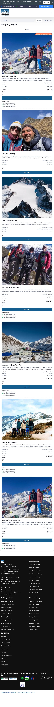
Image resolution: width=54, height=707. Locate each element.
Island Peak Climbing (34, 564)
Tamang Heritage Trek (9, 442)
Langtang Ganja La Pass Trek (12, 365)
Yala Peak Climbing (8, 154)
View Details (27, 98)
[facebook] (41, 677)
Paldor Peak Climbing (9, 220)
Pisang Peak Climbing (34, 577)
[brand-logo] (5, 12)
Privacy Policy (4, 649)
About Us (3, 636)
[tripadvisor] (36, 6)
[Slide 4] (28, 149)
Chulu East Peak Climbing (35, 574)
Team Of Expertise (5, 639)
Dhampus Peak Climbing (35, 586)
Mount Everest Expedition (35, 601)
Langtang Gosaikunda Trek (11, 520)
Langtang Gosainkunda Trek (11, 287)
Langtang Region (45, 82)
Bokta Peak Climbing (34, 592)
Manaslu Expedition (34, 613)
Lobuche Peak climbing (35, 570)
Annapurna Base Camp (6, 607)
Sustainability (4, 664)
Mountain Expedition (41, 229)
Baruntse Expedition (34, 607)
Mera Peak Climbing (34, 567)
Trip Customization (45, 6)
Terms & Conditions (6, 645)
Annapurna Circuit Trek (6, 610)
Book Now (46, 2)
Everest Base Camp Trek (7, 601)
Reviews (3, 661)
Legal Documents (5, 642)
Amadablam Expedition (35, 604)
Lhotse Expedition (33, 629)
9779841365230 (21, 6)
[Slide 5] (29, 149)
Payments (3, 652)
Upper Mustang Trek (6, 623)
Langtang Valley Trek (9, 76)
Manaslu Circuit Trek (6, 613)
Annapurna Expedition (34, 626)
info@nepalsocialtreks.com (8, 6)
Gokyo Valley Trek (5, 626)
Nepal (51, 82)
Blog (2, 658)
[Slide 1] (24, 149)
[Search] (2, 20)
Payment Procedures (6, 655)
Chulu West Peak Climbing (35, 589)
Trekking (50, 84)
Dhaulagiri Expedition (34, 623)
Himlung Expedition (34, 610)
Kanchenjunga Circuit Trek (7, 629)
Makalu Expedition (33, 620)
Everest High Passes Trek (7, 604)
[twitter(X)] (33, 6)
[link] (2, 561)
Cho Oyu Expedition (34, 617)
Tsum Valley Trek (5, 617)
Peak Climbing (49, 162)
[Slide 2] (25, 149)
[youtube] (30, 6)
